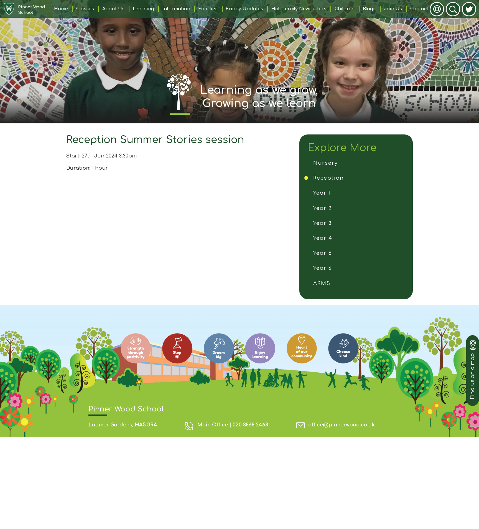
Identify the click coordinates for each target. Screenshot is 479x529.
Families (208, 8)
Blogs (369, 8)
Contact (419, 8)
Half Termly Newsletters (298, 8)
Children (345, 8)
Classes (85, 8)
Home (61, 8)
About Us (113, 8)
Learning (143, 8)
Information (176, 8)
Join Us (393, 8)
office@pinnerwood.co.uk (341, 425)
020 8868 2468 (250, 425)
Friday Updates (244, 8)
